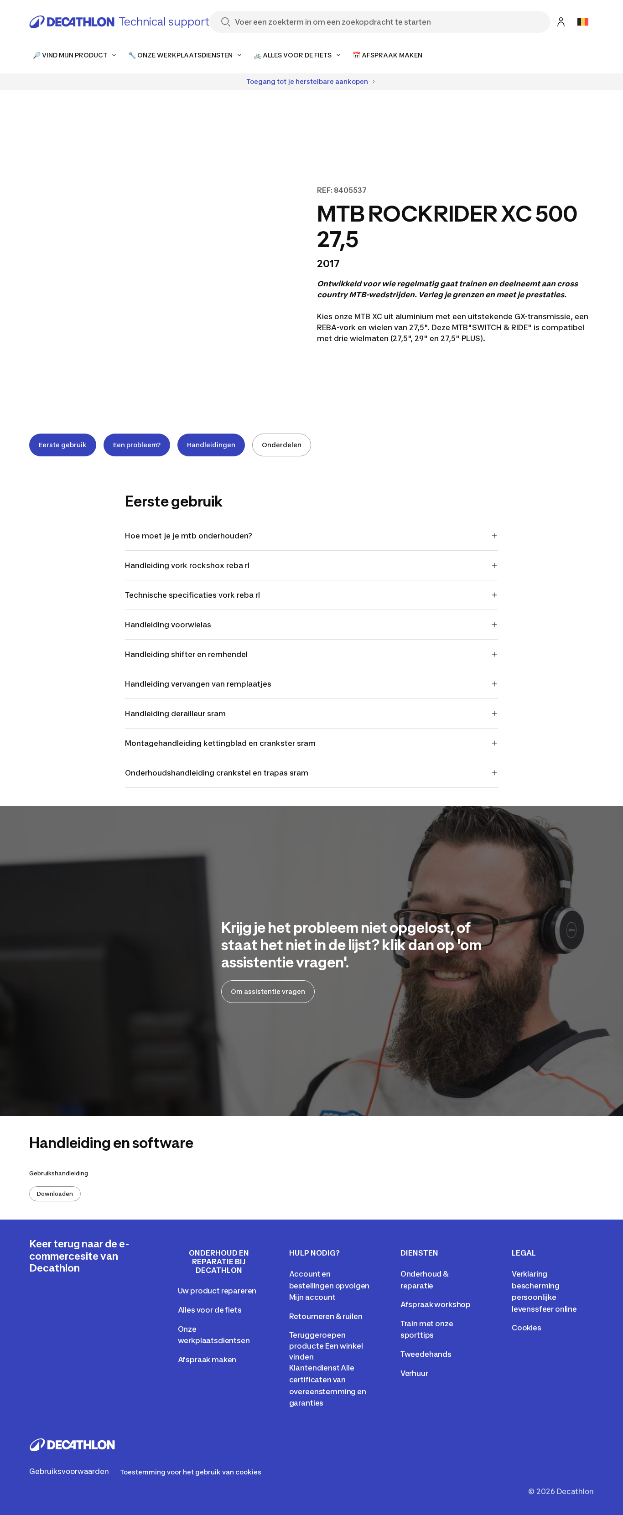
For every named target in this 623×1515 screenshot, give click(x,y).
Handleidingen (211, 445)
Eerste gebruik (63, 445)
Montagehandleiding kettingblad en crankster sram (220, 743)
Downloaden (55, 1193)
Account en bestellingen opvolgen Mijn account (329, 1285)
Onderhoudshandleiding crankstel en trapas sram (216, 772)
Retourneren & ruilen (326, 1316)
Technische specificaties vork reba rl (192, 595)
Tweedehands (426, 1354)
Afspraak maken (207, 1359)
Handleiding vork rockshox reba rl (187, 565)
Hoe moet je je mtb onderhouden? (188, 535)
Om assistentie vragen (268, 991)
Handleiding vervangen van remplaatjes (198, 683)
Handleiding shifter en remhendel (186, 654)
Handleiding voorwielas (168, 624)
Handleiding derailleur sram (175, 713)
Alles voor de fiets (210, 1309)
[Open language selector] (583, 22)
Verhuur (414, 1373)
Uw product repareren (217, 1290)
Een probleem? (137, 445)
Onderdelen (281, 445)
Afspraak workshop (435, 1304)
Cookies (526, 1327)
